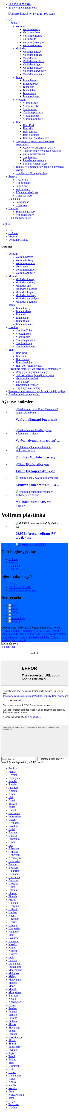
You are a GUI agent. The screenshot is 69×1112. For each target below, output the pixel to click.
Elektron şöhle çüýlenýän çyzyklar (42, 150)
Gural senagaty (24, 195)
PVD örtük (22, 179)
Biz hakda (14, 198)
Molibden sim (30, 58)
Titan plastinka (31, 134)
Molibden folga (31, 64)
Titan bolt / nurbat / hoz (36, 137)
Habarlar (13, 208)
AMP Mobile (53, 630)
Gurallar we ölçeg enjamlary (31, 173)
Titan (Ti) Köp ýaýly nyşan (35, 471)
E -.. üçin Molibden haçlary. (36, 457)
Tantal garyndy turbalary (15, 633)
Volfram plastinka (32, 35)
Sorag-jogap (22, 201)
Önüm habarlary (25, 214)
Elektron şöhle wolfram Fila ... (38, 485)
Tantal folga (29, 93)
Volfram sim (29, 38)
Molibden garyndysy (34, 70)
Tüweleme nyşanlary (34, 160)
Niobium (20, 99)
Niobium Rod (30, 102)
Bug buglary (30, 157)
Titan (18, 121)
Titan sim (28, 128)
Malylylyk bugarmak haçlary (39, 147)
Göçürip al (21, 205)
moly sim (35, 633)
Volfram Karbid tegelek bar (34, 637)
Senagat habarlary (26, 211)
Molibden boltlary (33, 67)
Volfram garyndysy (33, 42)
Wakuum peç (23, 189)
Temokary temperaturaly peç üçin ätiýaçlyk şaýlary (36, 391)
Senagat (12, 176)
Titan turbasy (30, 131)
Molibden (21, 48)
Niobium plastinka (33, 112)
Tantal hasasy (30, 80)
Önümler (13, 22)
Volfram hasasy (31, 29)
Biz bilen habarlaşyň (19, 217)
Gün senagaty (23, 182)
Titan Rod (28, 125)
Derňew (13, 583)
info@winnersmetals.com (22, 7)
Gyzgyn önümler (10, 630)
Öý (10, 19)
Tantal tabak (29, 90)
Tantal (19, 77)
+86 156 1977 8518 (19, 4)
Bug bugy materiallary (35, 163)
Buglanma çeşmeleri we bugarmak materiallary (34, 368)
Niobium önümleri (33, 118)
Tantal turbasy (30, 83)
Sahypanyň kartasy (33, 630)
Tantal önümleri (31, 96)
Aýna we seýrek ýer (27, 192)
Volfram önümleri (32, 45)
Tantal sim (28, 86)
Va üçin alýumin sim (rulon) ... (38, 440)
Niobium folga (31, 115)
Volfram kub (19, 640)
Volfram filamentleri (34, 153)
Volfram (20, 26)
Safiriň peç (22, 185)
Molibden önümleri (33, 74)
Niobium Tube (31, 106)
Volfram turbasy (32, 32)
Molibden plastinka (33, 61)
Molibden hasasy (32, 51)
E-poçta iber (8, 646)
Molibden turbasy (32, 54)
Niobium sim (30, 109)
